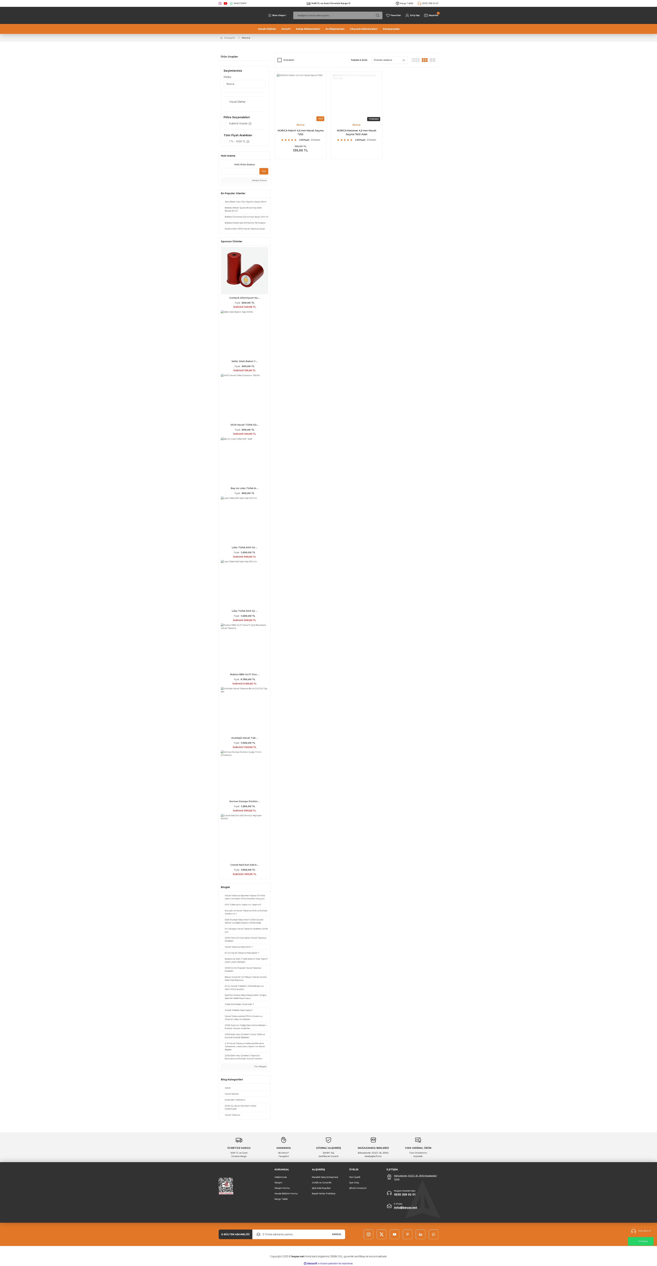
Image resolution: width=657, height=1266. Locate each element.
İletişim (278, 1182)
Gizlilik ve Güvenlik (321, 1182)
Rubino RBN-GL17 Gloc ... (244, 674)
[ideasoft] (310, 1263)
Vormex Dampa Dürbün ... (244, 801)
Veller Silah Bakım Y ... (244, 361)
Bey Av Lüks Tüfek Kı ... (245, 488)
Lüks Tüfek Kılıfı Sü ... (244, 547)
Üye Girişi (354, 1182)
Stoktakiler (288, 60)
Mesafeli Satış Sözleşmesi (325, 1177)
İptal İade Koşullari (321, 1188)
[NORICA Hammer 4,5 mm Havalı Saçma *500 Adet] (356, 97)
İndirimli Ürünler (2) (240, 123)
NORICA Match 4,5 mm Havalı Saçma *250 (301, 132)
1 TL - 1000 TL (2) (239, 141)
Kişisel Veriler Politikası (323, 1193)
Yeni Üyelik (354, 1177)
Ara (264, 171)
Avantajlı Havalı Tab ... (244, 737)
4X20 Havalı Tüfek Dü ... (244, 424)
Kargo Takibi (281, 1199)
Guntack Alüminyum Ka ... (244, 297)
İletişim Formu (282, 1188)
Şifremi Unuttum (358, 1188)
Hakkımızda (281, 1177)
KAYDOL (337, 1234)
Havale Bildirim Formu (286, 1193)
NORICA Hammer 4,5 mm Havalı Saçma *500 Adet (356, 132)
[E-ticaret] (328, 1263)
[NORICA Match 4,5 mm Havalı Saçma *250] (300, 97)
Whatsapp (643, 1241)
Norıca (246, 37)
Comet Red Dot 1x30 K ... (244, 864)
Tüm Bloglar (260, 1066)
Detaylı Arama (259, 180)
